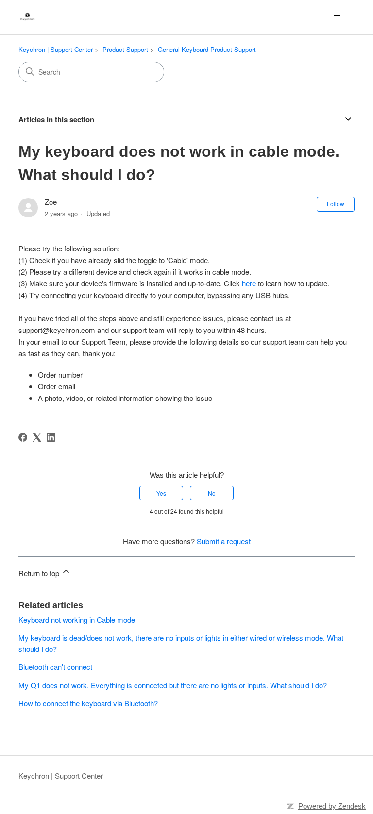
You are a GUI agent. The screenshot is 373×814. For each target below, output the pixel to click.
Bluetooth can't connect (55, 667)
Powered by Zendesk (332, 806)
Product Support (125, 49)
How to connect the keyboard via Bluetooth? (88, 703)
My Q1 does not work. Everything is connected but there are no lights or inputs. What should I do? (172, 685)
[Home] (27, 17)
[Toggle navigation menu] (337, 17)
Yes (161, 493)
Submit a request (224, 541)
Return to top (39, 573)
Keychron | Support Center (55, 49)
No (212, 493)
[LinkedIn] (51, 437)
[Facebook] (22, 437)
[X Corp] (37, 437)
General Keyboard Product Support (207, 49)
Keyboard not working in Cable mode (76, 620)
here (249, 283)
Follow (335, 203)
